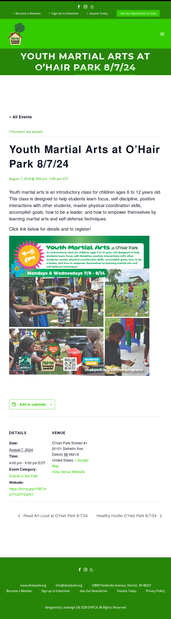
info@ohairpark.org (69, 585)
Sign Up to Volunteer (65, 13)
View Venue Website (68, 471)
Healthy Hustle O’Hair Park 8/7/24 (127, 515)
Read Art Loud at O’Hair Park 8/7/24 (55, 515)
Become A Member (28, 13)
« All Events (20, 117)
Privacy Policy (155, 591)
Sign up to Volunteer (55, 591)
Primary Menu (162, 34)
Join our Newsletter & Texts (138, 13)
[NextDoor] (92, 6)
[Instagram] (85, 6)
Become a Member (19, 591)
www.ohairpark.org (33, 585)
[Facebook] (78, 6)
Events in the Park (23, 475)
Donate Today (99, 13)
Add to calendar (32, 404)
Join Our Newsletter (93, 591)
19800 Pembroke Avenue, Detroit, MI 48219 (121, 585)
